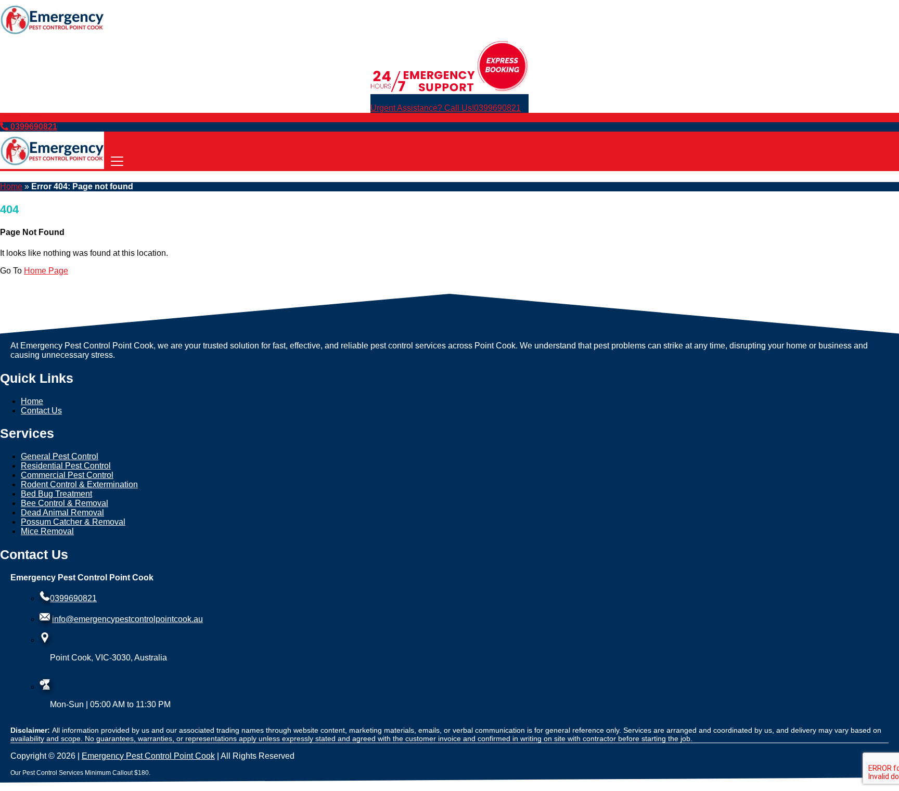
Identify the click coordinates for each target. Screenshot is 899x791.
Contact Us (41, 410)
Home (11, 186)
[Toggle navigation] (117, 162)
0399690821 (445, 107)
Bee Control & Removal (64, 503)
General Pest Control (59, 456)
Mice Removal (47, 531)
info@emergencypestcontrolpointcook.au (127, 619)
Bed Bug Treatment (56, 493)
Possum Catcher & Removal (73, 521)
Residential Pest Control (66, 465)
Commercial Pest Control (67, 475)
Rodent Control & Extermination (79, 484)
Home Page (46, 270)
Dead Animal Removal (62, 512)
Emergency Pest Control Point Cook (148, 755)
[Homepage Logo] (52, 35)
